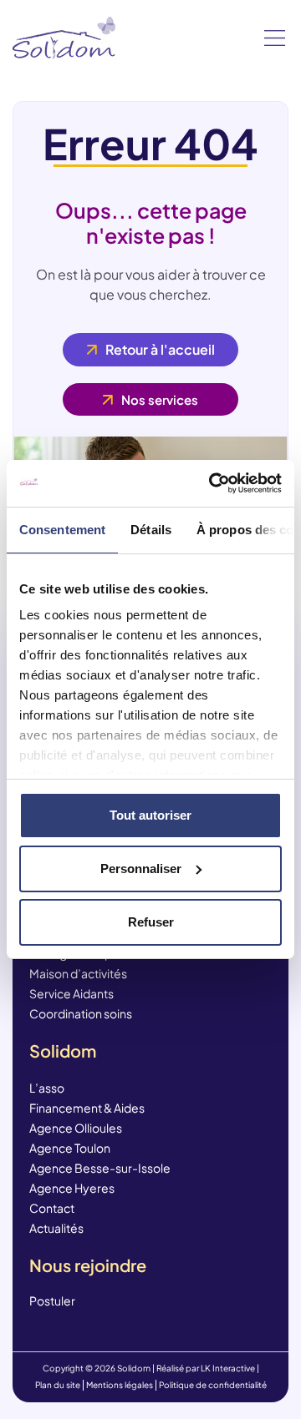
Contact (51, 1207)
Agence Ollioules (75, 1127)
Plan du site (57, 1385)
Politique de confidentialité (213, 1385)
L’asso (46, 1087)
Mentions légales (119, 1385)
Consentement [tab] (62, 530)
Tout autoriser (150, 815)
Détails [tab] (150, 530)
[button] (274, 38)
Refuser (151, 922)
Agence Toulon (69, 1147)
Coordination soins (80, 1013)
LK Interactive (228, 1368)
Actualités (56, 1227)
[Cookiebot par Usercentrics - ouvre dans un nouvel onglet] (212, 483)
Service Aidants (71, 993)
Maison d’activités (78, 973)
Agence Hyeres (72, 1187)
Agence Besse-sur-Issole (100, 1167)
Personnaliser (140, 868)
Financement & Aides (87, 1107)
